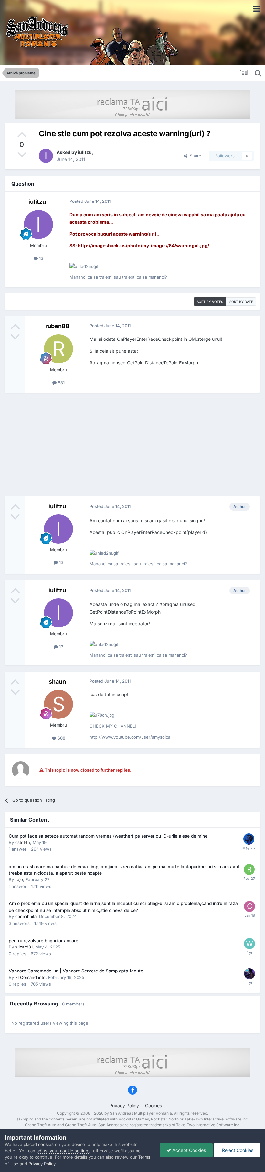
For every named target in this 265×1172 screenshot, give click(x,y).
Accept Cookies (188, 1150)
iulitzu (85, 152)
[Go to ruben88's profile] (58, 348)
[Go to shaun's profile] (58, 704)
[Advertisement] (132, 444)
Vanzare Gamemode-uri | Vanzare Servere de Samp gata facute (76, 970)
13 (40, 258)
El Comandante (30, 977)
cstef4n (22, 842)
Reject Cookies (237, 1150)
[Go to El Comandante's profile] (249, 973)
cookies (46, 1144)
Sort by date (241, 302)
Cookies (153, 1105)
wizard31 (24, 946)
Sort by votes (210, 302)
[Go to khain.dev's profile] (248, 839)
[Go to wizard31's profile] (249, 943)
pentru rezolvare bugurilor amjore (43, 940)
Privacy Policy (124, 1105)
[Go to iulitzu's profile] (46, 156)
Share (194, 155)
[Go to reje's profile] (249, 869)
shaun (57, 681)
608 (60, 738)
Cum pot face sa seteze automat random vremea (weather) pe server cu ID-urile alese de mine (108, 836)
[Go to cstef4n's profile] (249, 906)
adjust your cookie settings (63, 1150)
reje (19, 879)
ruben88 (57, 326)
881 (61, 382)
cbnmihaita (26, 916)
